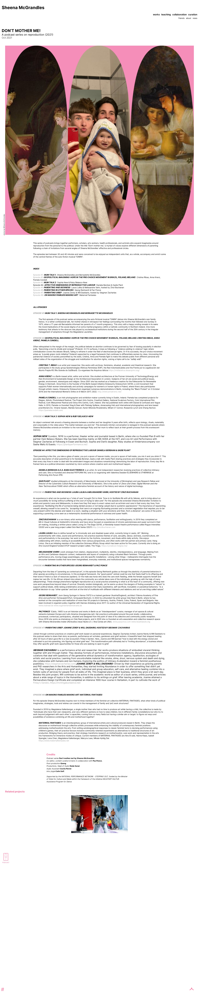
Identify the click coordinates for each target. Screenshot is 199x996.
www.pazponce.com (122, 621)
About (188, 18)
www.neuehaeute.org (140, 621)
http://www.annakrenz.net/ (109, 391)
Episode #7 (38, 292)
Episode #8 (38, 295)
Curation (192, 14)
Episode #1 (38, 275)
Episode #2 (38, 277)
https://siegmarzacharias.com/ (60, 663)
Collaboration (179, 14)
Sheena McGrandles (23, 7)
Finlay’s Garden (41, 682)
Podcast (5, 862)
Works (156, 14)
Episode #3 (38, 282)
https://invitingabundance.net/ (65, 682)
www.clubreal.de (46, 605)
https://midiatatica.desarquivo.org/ (124, 370)
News (195, 18)
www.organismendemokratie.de (68, 605)
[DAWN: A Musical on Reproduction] (99, 832)
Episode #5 (38, 287)
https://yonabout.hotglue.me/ (114, 546)
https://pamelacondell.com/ (51, 410)
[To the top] (192, 745)
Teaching (166, 14)
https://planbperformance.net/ (72, 444)
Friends (181, 18)
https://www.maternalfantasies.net (54, 740)
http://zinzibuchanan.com (104, 527)
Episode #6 (38, 290)
